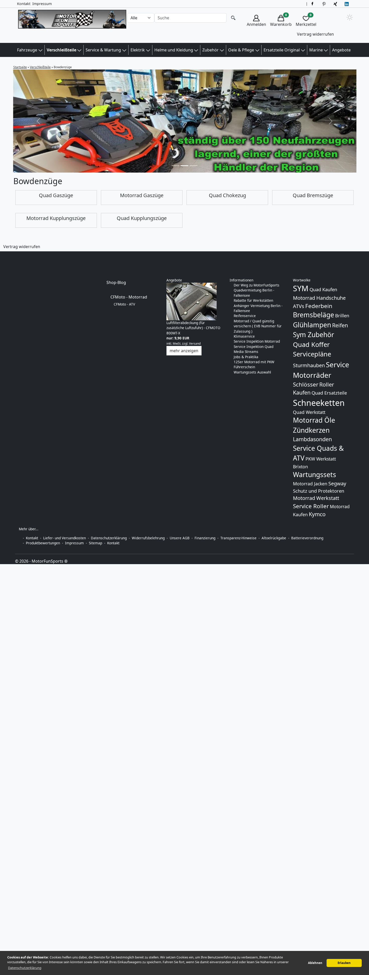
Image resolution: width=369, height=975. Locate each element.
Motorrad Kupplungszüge (56, 218)
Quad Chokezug (227, 195)
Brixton (300, 467)
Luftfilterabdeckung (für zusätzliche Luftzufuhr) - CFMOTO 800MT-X (193, 327)
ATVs (298, 306)
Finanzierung (205, 538)
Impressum (42, 3)
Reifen (340, 325)
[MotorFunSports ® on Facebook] (313, 3)
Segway (337, 483)
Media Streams (246, 351)
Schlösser (305, 384)
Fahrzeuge (27, 50)
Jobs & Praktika (246, 356)
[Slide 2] (193, 166)
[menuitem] (256, 26)
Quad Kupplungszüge (142, 218)
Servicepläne (312, 354)
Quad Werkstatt (309, 412)
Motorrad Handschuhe (319, 297)
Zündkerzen (311, 430)
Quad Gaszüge (56, 195)
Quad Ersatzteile (329, 393)
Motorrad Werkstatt (316, 498)
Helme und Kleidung (173, 50)
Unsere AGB (180, 538)
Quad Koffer (311, 344)
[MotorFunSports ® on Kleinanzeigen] (336, 3)
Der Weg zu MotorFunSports (256, 285)
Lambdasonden (312, 439)
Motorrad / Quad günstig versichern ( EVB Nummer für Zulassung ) (258, 326)
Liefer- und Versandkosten (64, 538)
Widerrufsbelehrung (148, 538)
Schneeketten (319, 402)
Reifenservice (245, 315)
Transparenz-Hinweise (238, 538)
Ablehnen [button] (315, 963)
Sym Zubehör (313, 334)
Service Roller (311, 506)
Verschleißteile (61, 50)
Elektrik (138, 50)
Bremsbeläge (313, 314)
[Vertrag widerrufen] (3, 255)
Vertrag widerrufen (315, 34)
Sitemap (95, 543)
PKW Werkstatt (320, 459)
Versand (195, 343)
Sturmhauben (309, 365)
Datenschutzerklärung (109, 538)
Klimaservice (244, 336)
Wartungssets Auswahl (252, 372)
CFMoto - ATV (124, 304)
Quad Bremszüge (313, 195)
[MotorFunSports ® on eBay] (324, 3)
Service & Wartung (103, 50)
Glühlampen (312, 324)
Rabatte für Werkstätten (253, 300)
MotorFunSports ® (50, 561)
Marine (316, 50)
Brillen (342, 315)
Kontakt (23, 3)
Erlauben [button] (344, 963)
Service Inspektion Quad (253, 346)
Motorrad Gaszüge (141, 195)
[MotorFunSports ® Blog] (347, 3)
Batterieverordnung (307, 538)
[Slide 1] (184, 166)
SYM (301, 288)
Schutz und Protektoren (318, 491)
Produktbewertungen (43, 543)
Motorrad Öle (314, 420)
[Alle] (233, 18)
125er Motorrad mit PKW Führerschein (254, 364)
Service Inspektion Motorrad (257, 341)
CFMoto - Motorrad (128, 297)
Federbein (318, 306)
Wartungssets (314, 474)
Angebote (341, 50)
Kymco (317, 514)
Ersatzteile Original (282, 50)
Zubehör (210, 50)
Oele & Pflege (241, 50)
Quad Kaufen (323, 289)
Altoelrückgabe (274, 538)
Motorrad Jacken (310, 484)
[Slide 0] (175, 166)
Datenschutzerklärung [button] (24, 967)
